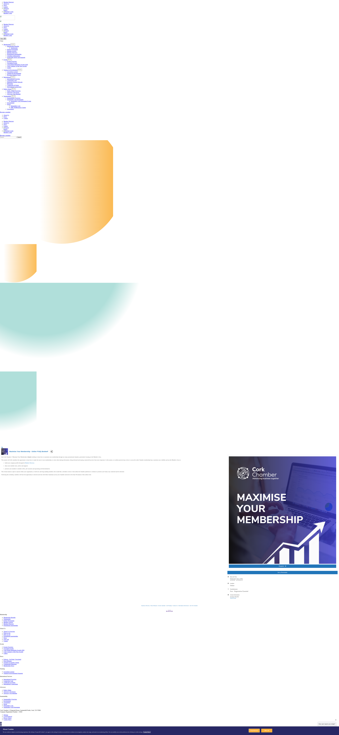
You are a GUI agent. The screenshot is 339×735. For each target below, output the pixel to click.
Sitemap (6, 715)
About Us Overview (9, 631)
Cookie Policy (7, 719)
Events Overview (12, 61)
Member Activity (12, 51)
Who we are (7, 634)
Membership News (9, 666)
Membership (7, 44)
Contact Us (175, 605)
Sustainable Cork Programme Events (21, 101)
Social (9, 104)
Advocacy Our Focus (13, 92)
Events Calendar (161, 605)
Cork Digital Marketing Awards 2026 (17, 64)
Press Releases (8, 661)
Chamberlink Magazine (10, 664)
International (7, 77)
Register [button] (281, 566)
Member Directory (9, 2)
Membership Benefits (13, 46)
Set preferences (254, 730)
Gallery (9, 68)
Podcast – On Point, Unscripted (12, 659)
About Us (6, 4)
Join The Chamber (194, 605)
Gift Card (6, 639)
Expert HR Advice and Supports (16, 57)
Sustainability (7, 96)
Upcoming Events (12, 63)
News (5, 5)
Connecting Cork (12, 80)
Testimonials (14, 48)
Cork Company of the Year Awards (17, 66)
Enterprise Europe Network (14, 82)
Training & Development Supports (13, 673)
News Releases (154, 605)
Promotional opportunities (14, 54)
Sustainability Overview (13, 98)
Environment (10, 103)
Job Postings (169, 605)
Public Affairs (7, 89)
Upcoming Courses (12, 72)
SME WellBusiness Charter (18, 107)
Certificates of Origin (13, 85)
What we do (7, 633)
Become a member (5, 112)
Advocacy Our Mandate (14, 94)
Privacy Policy (8, 718)
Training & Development (10, 70)
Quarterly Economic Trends (11, 662)
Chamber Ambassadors (13, 56)
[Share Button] (51, 452)
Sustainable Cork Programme (15, 99)
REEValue (10, 83)
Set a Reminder (282, 572)
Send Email (233, 598)
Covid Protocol (8, 716)
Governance (10, 109)
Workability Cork (15, 106)
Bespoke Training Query (14, 75)
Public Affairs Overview (14, 91)
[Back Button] (2, 447)
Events (5, 59)
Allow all (266, 730)
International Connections (14, 87)
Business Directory (145, 605)
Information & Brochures (183, 605)
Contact (6, 7)
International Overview (13, 79)
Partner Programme (12, 49)
